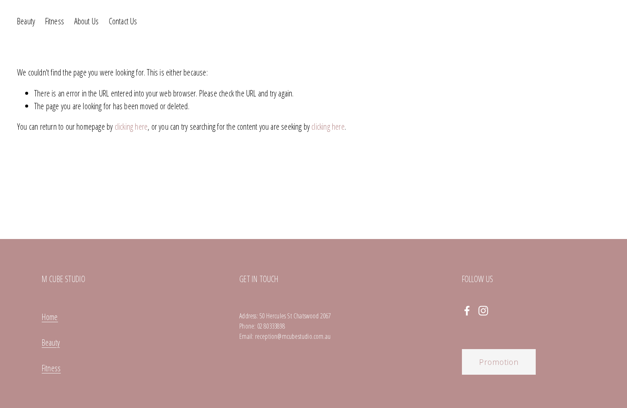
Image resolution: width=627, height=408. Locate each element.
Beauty (26, 21)
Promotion (499, 362)
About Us (86, 21)
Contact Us (123, 21)
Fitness (54, 21)
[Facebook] (467, 311)
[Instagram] (483, 311)
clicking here (131, 126)
